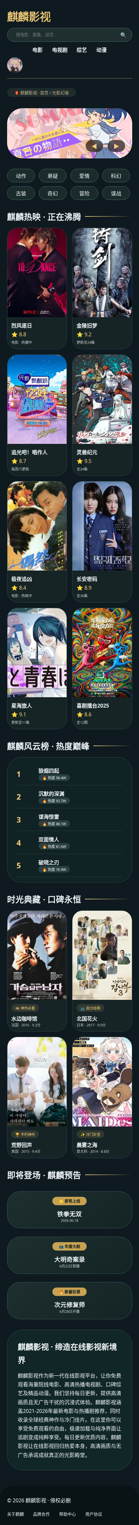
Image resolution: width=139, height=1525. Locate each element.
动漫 (101, 49)
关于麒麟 (15, 1514)
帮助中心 (67, 1514)
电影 (37, 49)
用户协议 (93, 1514)
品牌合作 (41, 1514)
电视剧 (60, 49)
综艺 (82, 49)
